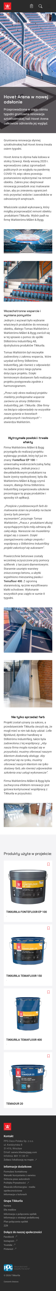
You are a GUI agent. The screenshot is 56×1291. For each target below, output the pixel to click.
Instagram (9, 1241)
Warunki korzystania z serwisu (19, 1175)
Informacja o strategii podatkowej (21, 1217)
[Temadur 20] (29, 1080)
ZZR (6, 1225)
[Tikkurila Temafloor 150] (29, 955)
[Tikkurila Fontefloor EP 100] (29, 891)
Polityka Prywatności (15, 1182)
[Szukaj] (40, 6)
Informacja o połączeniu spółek (20, 1214)
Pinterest (8, 1249)
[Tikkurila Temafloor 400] (29, 1019)
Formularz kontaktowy (15, 1171)
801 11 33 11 (21, 1156)
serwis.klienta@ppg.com (24, 1152)
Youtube (8, 1245)
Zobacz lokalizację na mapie (19, 1159)
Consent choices (11, 1281)
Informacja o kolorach (15, 1194)
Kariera (7, 1205)
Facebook (9, 1236)
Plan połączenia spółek (16, 1221)
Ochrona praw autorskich (17, 1179)
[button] (31, 6)
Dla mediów (10, 1209)
